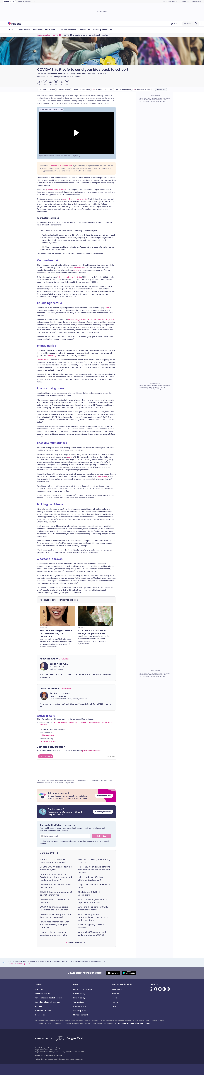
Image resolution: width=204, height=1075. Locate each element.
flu (46, 272)
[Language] (50, 82)
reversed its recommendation (75, 199)
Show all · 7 (161, 89)
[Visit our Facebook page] (156, 989)
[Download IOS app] (113, 973)
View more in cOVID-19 (76, 943)
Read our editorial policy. (19, 964)
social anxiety (102, 476)
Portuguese (91, 722)
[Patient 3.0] (14, 24)
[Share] (45, 82)
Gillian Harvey (81, 74)
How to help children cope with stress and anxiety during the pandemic (54, 924)
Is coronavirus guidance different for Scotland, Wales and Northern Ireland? (94, 869)
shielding (52, 355)
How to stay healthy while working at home (94, 861)
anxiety (70, 457)
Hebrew (104, 722)
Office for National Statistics (69, 277)
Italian (83, 722)
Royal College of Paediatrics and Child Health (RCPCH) (91, 319)
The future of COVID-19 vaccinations (89, 893)
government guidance (56, 189)
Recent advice (43, 360)
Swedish (43, 724)
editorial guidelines (58, 76)
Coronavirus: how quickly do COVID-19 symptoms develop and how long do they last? (56, 877)
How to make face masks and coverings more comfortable (54, 933)
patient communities (91, 750)
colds (106, 307)
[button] (76, 795)
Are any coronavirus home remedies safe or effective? (53, 861)
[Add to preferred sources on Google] (67, 82)
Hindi (98, 722)
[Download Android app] (129, 973)
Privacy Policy (67, 841)
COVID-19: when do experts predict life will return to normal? (56, 916)
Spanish (71, 722)
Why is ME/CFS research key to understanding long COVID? (92, 933)
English (57, 722)
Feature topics (43, 35)
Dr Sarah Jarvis (56, 74)
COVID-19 (57, 35)
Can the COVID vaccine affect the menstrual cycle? (56, 868)
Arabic (110, 722)
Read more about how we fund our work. (134, 1023)
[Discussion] (56, 82)
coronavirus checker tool (61, 166)
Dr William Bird (79, 267)
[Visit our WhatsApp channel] (152, 989)
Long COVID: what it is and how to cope (94, 886)
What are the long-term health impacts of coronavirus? (92, 901)
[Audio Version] (61, 82)
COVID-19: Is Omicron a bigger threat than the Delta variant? (54, 908)
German (63, 722)
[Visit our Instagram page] (169, 989)
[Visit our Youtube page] (160, 989)
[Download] (39, 82)
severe (76, 270)
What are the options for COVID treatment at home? (93, 908)
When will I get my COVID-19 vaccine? (91, 926)
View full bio (64, 659)
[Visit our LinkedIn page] (164, 989)
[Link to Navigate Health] (70, 1038)
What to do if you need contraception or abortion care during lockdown (93, 917)
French (77, 722)
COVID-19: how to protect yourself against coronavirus (56, 893)
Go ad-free (196, 1)
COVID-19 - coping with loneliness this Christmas (56, 886)
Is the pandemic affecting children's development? (90, 878)
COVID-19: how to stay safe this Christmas (54, 901)
